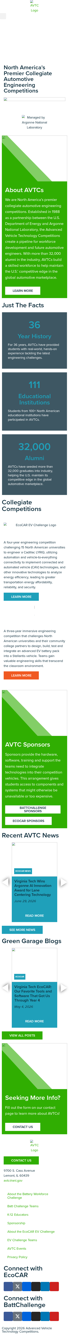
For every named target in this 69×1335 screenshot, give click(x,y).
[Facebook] (8, 1286)
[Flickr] (26, 1286)
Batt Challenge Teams (22, 1206)
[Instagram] (35, 1286)
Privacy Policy (17, 1257)
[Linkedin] (45, 1286)
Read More (34, 915)
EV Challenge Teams (22, 1240)
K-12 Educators (17, 1214)
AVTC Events (16, 1248)
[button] (3, 16)
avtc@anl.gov (13, 1180)
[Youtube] (54, 1286)
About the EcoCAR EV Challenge (31, 1231)
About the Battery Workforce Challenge (27, 1196)
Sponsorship (16, 1223)
